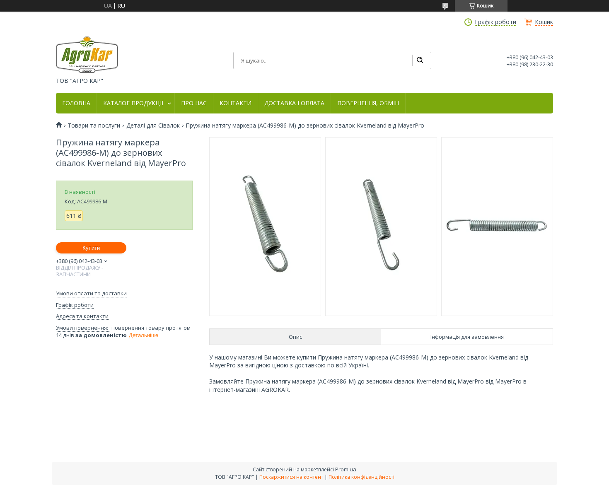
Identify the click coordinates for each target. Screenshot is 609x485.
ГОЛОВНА (76, 103)
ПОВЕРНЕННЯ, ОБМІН (368, 103)
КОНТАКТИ (235, 103)
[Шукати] (419, 60)
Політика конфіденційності (361, 476)
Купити (91, 248)
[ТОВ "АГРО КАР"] (87, 54)
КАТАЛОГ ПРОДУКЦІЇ (133, 103)
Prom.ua (345, 469)
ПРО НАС (194, 103)
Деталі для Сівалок (153, 125)
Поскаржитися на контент (291, 476)
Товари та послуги (94, 125)
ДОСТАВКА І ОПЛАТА (294, 103)
